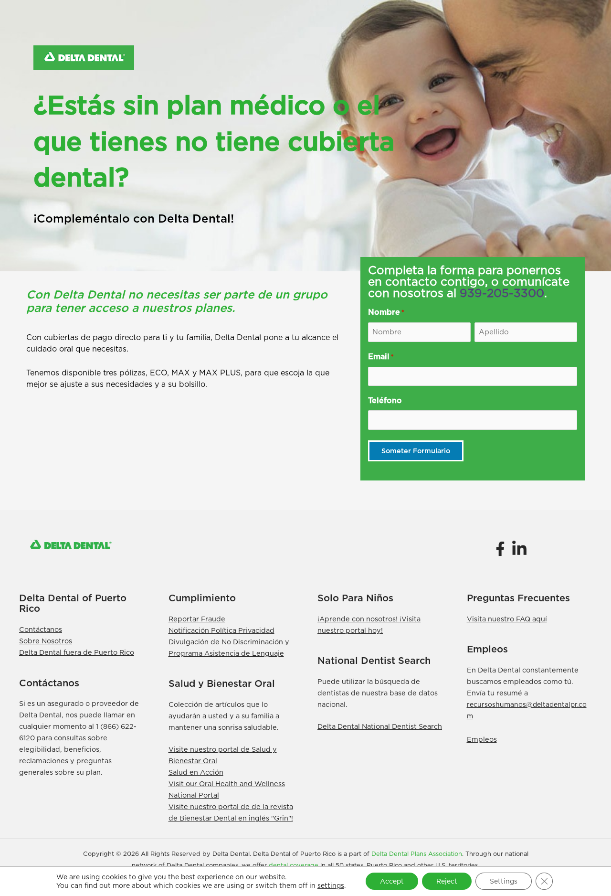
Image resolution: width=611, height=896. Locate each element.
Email (381, 356)
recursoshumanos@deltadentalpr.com (527, 710)
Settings (503, 881)
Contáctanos (40, 629)
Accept (392, 881)
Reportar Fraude (197, 619)
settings (330, 885)
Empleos (482, 739)
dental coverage (293, 865)
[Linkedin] (519, 549)
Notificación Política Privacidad (221, 630)
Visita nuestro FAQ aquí (507, 619)
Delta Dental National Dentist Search (379, 726)
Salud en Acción (196, 772)
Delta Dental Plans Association (416, 853)
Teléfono (385, 400)
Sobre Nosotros (45, 641)
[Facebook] (500, 549)
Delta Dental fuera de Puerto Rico (76, 652)
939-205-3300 (502, 293)
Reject (446, 881)
